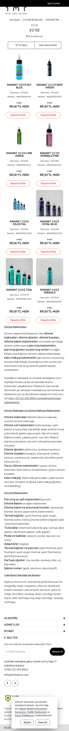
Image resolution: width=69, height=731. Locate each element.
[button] (21, 45)
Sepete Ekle (18, 115)
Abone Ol (57, 651)
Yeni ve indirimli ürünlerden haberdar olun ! (28, 644)
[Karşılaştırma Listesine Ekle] (28, 58)
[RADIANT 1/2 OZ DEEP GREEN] (49, 66)
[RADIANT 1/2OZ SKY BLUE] (19, 66)
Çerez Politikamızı (24, 715)
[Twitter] (15, 683)
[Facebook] (7, 683)
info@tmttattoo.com (16, 675)
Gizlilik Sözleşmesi (37, 712)
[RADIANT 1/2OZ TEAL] (19, 271)
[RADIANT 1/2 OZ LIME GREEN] (19, 135)
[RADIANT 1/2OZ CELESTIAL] (19, 203)
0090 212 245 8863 (16, 669)
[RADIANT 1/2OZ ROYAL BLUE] (49, 203)
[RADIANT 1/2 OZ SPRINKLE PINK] (49, 135)
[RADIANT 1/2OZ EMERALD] (49, 271)
